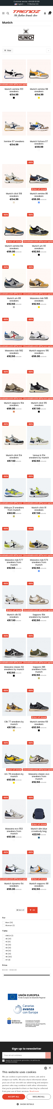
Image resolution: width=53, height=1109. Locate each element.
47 (7, 960)
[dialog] (26, 1086)
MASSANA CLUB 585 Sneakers (39, 299)
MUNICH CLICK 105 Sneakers (39, 404)
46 (8, 957)
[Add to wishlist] (12, 86)
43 (8, 948)
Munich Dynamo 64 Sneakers (14, 884)
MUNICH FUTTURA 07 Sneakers (39, 142)
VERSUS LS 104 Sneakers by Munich (39, 456)
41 (8, 941)
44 (8, 950)
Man (9, 922)
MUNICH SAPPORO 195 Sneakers (39, 351)
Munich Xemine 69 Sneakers (39, 723)
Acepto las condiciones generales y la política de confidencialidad (22, 1061)
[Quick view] (16, 86)
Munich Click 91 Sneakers (39, 508)
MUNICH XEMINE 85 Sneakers (39, 194)
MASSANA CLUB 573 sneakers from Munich (39, 562)
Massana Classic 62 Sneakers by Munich (14, 668)
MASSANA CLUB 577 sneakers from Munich (14, 562)
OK (33, 910)
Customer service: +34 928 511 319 (26, 1)
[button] (26, 1104)
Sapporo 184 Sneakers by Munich (39, 615)
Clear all (21, 910)
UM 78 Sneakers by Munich (14, 775)
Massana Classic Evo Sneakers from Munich (39, 776)
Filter (9, 50)
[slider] (3, 975)
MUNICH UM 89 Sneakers (14, 299)
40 (8, 939)
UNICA (9, 935)
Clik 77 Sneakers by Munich (14, 723)
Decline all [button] (39, 1096)
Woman (10, 925)
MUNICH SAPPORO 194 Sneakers (14, 404)
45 (8, 954)
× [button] (50, 1068)
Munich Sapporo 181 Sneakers (38, 884)
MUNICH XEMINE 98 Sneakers (39, 90)
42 (8, 945)
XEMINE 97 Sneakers (14, 141)
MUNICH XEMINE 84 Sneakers (14, 247)
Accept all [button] (13, 1096)
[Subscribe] (48, 1055)
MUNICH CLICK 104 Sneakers (14, 456)
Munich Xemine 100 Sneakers (14, 90)
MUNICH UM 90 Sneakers (39, 247)
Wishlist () (33, 4)
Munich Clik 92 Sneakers (14, 615)
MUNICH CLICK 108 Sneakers (14, 194)
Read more (34, 1091)
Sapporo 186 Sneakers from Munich (39, 669)
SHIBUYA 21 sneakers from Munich (14, 508)
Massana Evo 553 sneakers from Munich (14, 831)
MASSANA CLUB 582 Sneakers (14, 351)
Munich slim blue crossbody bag (39, 830)
